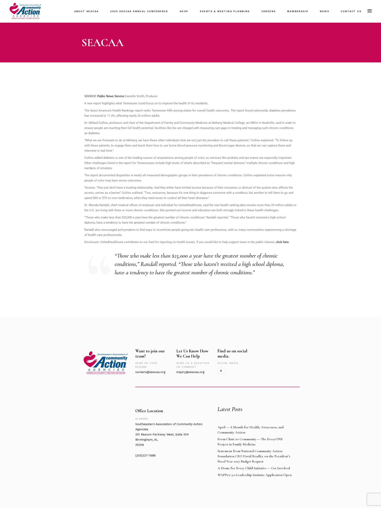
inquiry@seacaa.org (190, 372)
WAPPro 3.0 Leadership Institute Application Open (254, 475)
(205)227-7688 (145, 455)
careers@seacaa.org (150, 372)
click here (282, 242)
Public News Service (110, 96)
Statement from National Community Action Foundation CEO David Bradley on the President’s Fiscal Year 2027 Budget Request (253, 456)
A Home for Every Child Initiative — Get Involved (253, 468)
